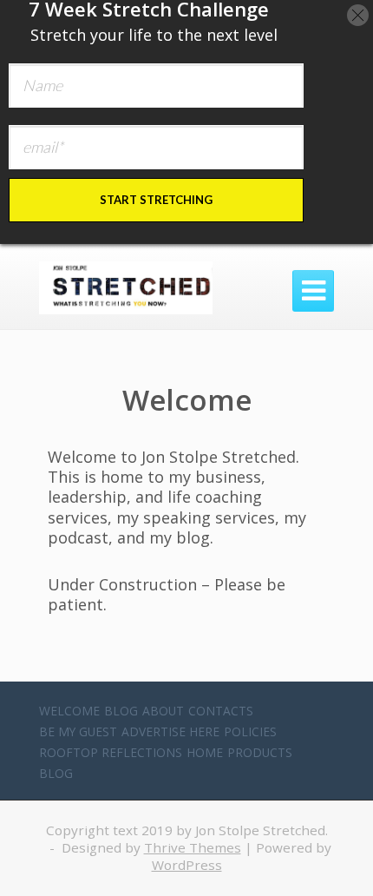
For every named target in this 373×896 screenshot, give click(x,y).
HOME (204, 752)
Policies (250, 731)
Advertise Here (170, 731)
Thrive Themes (192, 847)
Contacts (220, 710)
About (163, 710)
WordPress (187, 864)
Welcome (69, 710)
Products (259, 752)
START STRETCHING (156, 200)
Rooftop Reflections (110, 752)
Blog (121, 710)
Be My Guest (78, 731)
